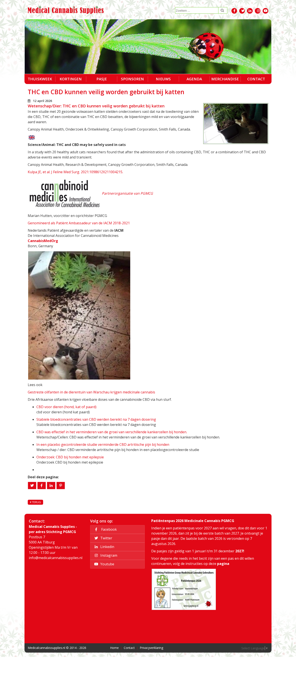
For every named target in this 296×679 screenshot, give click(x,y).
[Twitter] (32, 485)
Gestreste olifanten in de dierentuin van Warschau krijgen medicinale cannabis (91, 392)
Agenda (194, 78)
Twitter (105, 538)
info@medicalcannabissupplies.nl (55, 557)
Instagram (108, 555)
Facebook (108, 529)
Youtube (106, 564)
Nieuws (163, 78)
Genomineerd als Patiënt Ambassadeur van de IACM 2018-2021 (79, 223)
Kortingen (71, 78)
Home (114, 648)
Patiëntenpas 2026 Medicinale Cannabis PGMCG (192, 520)
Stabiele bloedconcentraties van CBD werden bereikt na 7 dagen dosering (96, 419)
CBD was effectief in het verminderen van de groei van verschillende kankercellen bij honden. (111, 432)
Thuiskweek (40, 78)
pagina (223, 563)
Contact (256, 78)
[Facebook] (41, 485)
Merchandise (225, 78)
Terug (36, 502)
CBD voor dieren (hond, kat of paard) (66, 406)
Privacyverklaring (151, 648)
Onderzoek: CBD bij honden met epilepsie (70, 457)
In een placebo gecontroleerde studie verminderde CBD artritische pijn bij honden (102, 444)
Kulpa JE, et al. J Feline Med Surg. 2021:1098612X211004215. (75, 172)
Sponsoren (132, 78)
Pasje (101, 78)
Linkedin (106, 546)
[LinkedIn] (51, 485)
